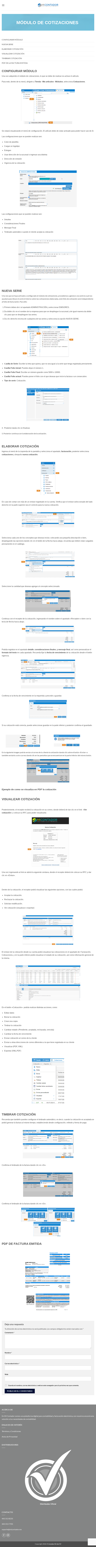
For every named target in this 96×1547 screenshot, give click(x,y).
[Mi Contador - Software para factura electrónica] (48, 5)
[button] (3, 5)
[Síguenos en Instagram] (8, 1535)
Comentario (9, 1333)
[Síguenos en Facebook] (4, 1535)
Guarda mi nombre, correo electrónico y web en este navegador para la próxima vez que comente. (43, 1385)
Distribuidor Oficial (48, 1504)
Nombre (8, 1353)
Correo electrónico (12, 1363)
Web (6, 1374)
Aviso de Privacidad (9, 1436)
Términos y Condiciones (11, 1431)
